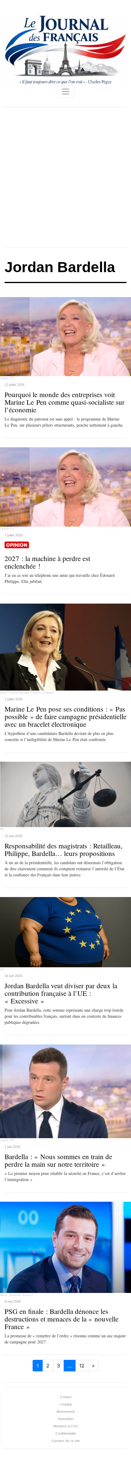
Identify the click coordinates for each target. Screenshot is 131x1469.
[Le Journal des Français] (65, 50)
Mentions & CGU (65, 1426)
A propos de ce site (65, 1441)
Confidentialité (65, 1433)
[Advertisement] (65, 177)
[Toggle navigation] (65, 91)
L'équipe (66, 1404)
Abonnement (65, 1411)
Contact (66, 1397)
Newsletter (66, 1419)
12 (81, 1366)
